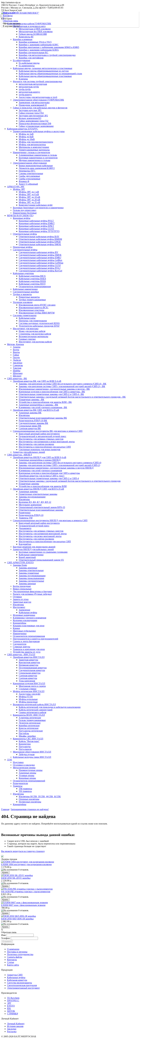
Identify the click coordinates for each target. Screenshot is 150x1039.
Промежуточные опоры (30, 770)
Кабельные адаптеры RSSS (32, 281)
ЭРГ (9, 1003)
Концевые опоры (27, 778)
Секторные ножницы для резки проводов (39, 449)
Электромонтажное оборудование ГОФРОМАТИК (38, 100)
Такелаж (17, 368)
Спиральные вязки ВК (30, 426)
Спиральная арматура (29, 673)
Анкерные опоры (27, 773)
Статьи (10, 962)
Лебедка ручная (26, 754)
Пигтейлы (24, 733)
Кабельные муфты (28, 612)
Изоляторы (24, 415)
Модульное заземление (30, 504)
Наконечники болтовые (25, 213)
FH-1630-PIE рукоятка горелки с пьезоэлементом (25, 891)
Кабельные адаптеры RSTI (32, 284)
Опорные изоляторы (29, 799)
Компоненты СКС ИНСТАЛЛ (28, 738)
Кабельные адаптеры (23, 273)
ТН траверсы (25, 791)
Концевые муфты (21, 218)
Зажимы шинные (27, 583)
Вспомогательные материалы (33, 336)
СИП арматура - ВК (17, 378)
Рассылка (11, 1031)
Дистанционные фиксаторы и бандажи (32, 591)
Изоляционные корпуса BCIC (33, 307)
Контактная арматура (29, 662)
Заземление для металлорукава (34, 102)
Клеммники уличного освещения (29, 617)
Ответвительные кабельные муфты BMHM (40, 239)
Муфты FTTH (26, 696)
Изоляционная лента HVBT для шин (37, 305)
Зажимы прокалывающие (31, 578)
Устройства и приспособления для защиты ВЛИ (43, 486)
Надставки (18, 762)
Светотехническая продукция (22, 985)
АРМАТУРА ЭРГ (15, 186)
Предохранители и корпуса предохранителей (35, 639)
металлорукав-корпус (29, 92)
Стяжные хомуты (21, 646)
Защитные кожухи (22, 602)
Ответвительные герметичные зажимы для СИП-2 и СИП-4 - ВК (51, 394)
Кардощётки (25, 544)
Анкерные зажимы (28, 491)
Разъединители (20, 783)
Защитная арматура (28, 660)
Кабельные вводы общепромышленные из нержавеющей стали (50, 73)
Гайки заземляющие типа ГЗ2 (33, 121)
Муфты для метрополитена (32, 144)
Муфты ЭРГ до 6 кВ (29, 194)
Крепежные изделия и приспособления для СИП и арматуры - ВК (52, 391)
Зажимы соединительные (31, 581)
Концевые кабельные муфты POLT (36, 221)
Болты (16, 349)
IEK (9, 1008)
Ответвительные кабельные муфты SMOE (40, 244)
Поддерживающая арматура (33, 667)
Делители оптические (30, 723)
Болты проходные (22, 586)
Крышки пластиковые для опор (28, 625)
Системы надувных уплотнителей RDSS (39, 323)
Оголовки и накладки (24, 765)
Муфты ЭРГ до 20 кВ (29, 199)
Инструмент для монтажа (25, 328)
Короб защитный (27, 557)
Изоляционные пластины (31, 310)
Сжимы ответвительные (31, 173)
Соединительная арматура (32, 670)
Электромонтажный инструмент (23, 988)
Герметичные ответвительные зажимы (38, 494)
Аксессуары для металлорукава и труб (38, 97)
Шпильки (18, 373)
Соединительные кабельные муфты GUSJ (40, 265)
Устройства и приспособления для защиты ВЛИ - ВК (45, 402)
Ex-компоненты (27, 65)
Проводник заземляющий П (33, 105)
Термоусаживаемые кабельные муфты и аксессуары (39, 131)
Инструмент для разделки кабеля (35, 341)
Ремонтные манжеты (29, 297)
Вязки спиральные (22, 589)
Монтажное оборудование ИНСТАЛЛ (32, 752)
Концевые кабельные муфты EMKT (37, 223)
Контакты (8, 15)
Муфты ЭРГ (19, 189)
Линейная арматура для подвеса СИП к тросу (41, 476)
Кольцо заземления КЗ (30, 118)
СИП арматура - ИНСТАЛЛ (21, 654)
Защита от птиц (21, 599)
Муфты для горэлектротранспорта (36, 142)
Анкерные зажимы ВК (30, 412)
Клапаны (23, 79)
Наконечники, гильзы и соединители (31, 152)
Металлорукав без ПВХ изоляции (36, 31)
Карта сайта (13, 965)
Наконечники (20, 633)
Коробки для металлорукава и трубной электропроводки (47, 55)
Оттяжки (17, 596)
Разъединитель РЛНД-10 (31, 515)
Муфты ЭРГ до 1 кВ (29, 192)
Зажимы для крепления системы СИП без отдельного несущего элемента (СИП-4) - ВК (62, 384)
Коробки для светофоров (31, 58)
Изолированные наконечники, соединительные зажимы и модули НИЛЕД (56, 468)
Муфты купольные (28, 699)
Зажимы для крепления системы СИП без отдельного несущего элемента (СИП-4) (60, 462)
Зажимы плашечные (29, 573)
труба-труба (25, 89)
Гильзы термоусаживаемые (32, 720)
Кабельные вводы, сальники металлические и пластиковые (42, 68)
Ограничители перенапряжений (29, 780)
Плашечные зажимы (29, 483)
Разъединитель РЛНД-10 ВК (33, 420)
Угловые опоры (26, 775)
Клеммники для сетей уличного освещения (40, 470)
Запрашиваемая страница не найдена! (30, 809)
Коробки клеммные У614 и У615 (35, 42)
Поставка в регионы (17, 951)
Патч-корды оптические (31, 731)
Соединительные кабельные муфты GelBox (40, 260)
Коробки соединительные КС (33, 52)
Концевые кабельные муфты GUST (36, 228)
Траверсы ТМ (25, 518)
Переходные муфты (23, 247)
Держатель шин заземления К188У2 (37, 168)
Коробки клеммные (22, 39)
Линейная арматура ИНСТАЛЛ (29, 657)
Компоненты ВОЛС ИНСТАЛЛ (29, 715)
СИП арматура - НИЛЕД (19, 454)
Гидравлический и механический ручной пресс (42, 436)
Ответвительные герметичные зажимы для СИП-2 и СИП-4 (49, 478)
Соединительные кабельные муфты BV (38, 252)
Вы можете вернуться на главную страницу (23, 851)
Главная (5, 809)
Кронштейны (19, 623)
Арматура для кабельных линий (29, 452)
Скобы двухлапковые (29, 176)
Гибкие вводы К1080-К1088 (33, 34)
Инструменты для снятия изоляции (36, 444)
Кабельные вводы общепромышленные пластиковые (45, 76)
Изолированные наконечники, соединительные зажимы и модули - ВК (54, 389)
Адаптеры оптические (30, 717)
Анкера (16, 347)
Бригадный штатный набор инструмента (39, 433)
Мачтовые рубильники (24, 631)
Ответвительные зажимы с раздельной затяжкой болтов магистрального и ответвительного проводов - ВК (72, 397)
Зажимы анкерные (28, 568)
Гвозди (16, 357)
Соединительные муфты (25, 249)
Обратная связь (10, 21)
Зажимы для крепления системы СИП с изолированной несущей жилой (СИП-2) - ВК (62, 386)
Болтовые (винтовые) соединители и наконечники (38, 207)
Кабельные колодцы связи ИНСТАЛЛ (32, 757)
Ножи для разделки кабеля (32, 331)
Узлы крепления (27, 681)
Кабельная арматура (17, 980)
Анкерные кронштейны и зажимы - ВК (38, 405)
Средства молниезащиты (19, 982)
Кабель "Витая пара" (29, 741)
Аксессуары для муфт (29, 694)
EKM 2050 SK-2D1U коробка (15, 878)
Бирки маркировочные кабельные (36, 165)
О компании (13, 949)
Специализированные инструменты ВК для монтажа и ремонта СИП (47, 431)
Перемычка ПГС (27, 171)
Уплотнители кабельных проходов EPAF (39, 326)
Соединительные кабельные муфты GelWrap (41, 263)
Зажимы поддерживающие (32, 497)
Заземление (24, 610)
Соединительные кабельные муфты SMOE (40, 255)
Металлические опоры (24, 767)
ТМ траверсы (25, 788)
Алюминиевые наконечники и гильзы (38, 155)
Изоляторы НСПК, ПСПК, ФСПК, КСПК (40, 796)
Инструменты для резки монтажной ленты (40, 536)
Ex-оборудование (21, 60)
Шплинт (17, 376)
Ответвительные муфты (25, 234)
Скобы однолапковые (29, 178)
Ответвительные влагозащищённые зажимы (41, 510)
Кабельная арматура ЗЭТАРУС (22, 129)
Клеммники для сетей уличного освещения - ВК (43, 407)
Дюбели (17, 360)
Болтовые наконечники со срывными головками (43, 552)
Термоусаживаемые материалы (34, 150)
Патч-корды (25, 746)
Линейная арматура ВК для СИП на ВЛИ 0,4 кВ (37, 381)
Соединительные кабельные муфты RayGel (40, 270)
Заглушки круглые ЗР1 (30, 110)
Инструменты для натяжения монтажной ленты (43, 533)
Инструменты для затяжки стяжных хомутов (41, 439)
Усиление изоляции (23, 302)
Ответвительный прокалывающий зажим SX (41, 560)
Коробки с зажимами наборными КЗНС (39, 44)
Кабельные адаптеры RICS (32, 276)
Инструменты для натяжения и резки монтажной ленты (47, 441)
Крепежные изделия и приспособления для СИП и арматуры (49, 473)
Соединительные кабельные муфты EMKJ (40, 257)
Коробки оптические (29, 725)
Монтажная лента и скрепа (32, 686)
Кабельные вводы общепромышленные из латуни (44, 71)
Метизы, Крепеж (15, 344)
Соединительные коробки (26, 291)
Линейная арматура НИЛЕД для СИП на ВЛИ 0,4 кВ (39, 457)
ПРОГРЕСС (13, 1000)
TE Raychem (13, 998)
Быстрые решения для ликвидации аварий (34, 546)
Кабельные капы (27, 318)
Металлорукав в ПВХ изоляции (35, 29)
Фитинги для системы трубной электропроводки (37, 81)
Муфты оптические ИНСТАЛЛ (28, 691)
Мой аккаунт (9, 13)
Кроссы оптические (29, 728)
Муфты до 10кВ (27, 139)
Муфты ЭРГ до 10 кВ (29, 197)
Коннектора (25, 744)
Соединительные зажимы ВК (33, 423)
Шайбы (16, 370)
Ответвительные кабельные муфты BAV (39, 236)
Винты (16, 352)
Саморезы (18, 365)
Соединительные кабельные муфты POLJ (39, 268)
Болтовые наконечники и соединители (38, 157)
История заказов (15, 1026)
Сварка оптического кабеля (32, 712)
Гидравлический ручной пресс (34, 525)
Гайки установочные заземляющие (36, 126)
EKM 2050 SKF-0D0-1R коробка (17, 918)
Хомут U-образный (28, 184)
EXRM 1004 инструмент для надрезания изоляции (26, 864)
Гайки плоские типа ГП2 (31, 113)
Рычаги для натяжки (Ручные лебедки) (32, 594)
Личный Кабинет (15, 1023)
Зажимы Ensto (20, 565)
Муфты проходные (28, 702)
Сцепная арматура (28, 675)
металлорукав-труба (29, 86)
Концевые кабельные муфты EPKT (36, 226)
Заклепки (17, 362)
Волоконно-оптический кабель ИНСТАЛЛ (34, 704)
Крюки (16, 628)
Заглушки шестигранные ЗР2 (33, 115)
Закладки (11, 1029)
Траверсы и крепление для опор (29, 649)
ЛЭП (9, 759)
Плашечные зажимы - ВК (31, 399)
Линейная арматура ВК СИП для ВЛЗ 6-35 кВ (36, 410)
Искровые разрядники (24, 615)
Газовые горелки (27, 339)
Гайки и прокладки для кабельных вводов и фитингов (40, 107)
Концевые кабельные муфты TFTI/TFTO (39, 231)
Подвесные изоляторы (30, 802)
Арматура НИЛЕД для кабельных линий (33, 549)
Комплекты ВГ (26, 36)
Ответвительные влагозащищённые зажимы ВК (43, 418)
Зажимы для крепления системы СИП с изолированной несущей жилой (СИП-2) (59, 465)
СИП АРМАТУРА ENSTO (20, 562)
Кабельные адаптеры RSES (32, 278)
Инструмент (19, 607)
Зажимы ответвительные (31, 570)
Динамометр (25, 528)
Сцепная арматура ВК (30, 428)
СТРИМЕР (12, 1013)
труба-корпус (25, 94)
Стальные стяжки (27, 688)
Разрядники (24, 512)
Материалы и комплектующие (34, 147)
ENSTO (11, 1006)
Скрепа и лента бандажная (26, 641)
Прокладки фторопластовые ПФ (35, 123)
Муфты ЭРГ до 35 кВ (29, 202)
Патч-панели (25, 749)
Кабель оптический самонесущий (35, 709)
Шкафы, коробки (27, 736)
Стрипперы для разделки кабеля (35, 334)
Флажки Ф (24, 181)
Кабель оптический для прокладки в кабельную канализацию (50, 707)
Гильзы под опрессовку (24, 210)
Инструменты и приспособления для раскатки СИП (45, 447)
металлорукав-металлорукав (33, 84)
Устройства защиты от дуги (26, 652)
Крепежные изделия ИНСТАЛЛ (29, 683)
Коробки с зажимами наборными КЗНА (39, 50)
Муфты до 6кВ (26, 136)
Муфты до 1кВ (26, 134)
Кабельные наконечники (25, 289)
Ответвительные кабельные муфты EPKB (40, 242)
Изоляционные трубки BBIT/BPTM (36, 313)
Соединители (19, 644)
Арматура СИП (15, 975)
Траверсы (17, 786)
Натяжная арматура (28, 665)
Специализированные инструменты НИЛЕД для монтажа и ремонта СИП (50, 520)
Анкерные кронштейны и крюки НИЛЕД (39, 460)
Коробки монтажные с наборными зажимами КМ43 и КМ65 (49, 47)
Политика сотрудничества (20, 954)
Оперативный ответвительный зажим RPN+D (42, 507)
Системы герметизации (24, 315)
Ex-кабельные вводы (29, 63)
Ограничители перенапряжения (35, 286)
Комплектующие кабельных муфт (36, 205)
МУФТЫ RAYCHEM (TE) (20, 215)
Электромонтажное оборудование (30, 163)
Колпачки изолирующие (25, 620)
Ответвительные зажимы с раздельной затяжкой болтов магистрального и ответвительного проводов (70, 481)
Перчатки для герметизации (33, 320)
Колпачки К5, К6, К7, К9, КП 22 (35, 502)
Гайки (16, 355)
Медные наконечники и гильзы (34, 160)
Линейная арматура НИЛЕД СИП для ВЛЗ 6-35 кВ (38, 489)
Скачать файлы (14, 957)
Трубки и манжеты (22, 294)
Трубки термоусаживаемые (32, 299)
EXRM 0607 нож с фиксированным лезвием (23, 905)
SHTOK (11, 1011)
